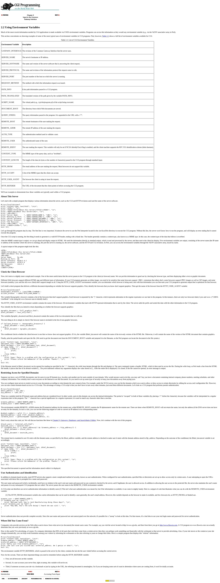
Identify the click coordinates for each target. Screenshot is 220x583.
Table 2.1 (105, 36)
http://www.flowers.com (168, 525)
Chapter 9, (74, 420)
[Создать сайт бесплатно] (110, 581)
